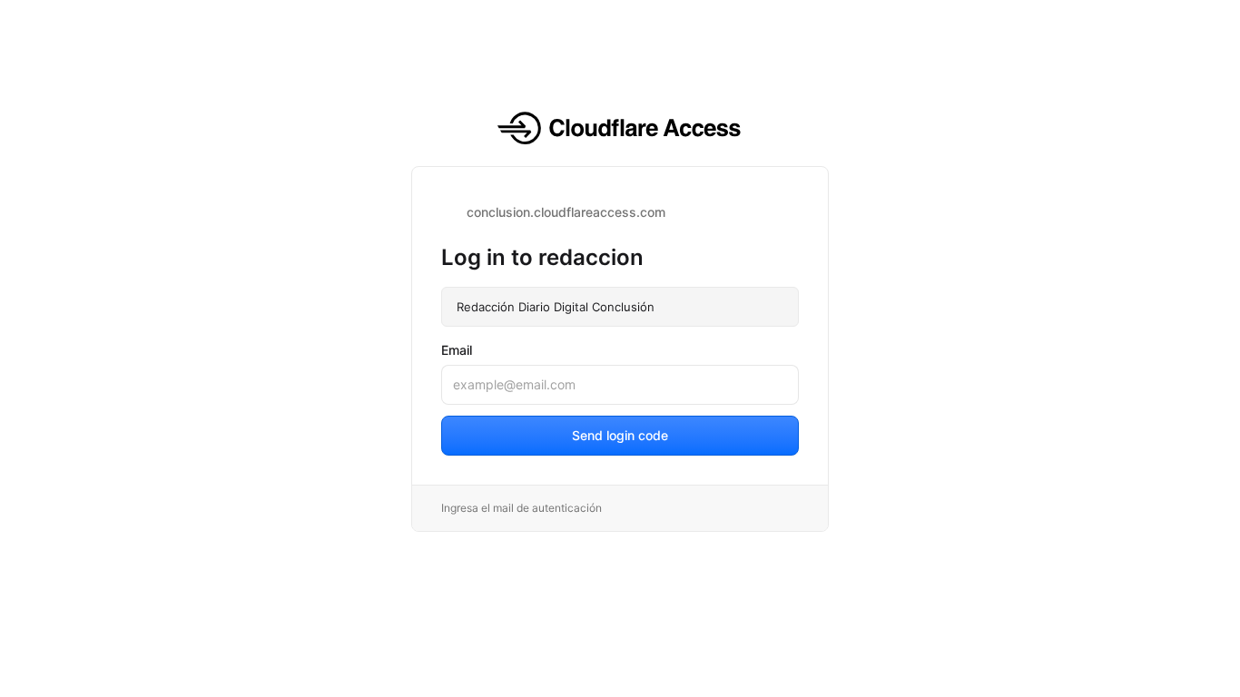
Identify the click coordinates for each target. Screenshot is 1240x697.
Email (456, 350)
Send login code (620, 435)
